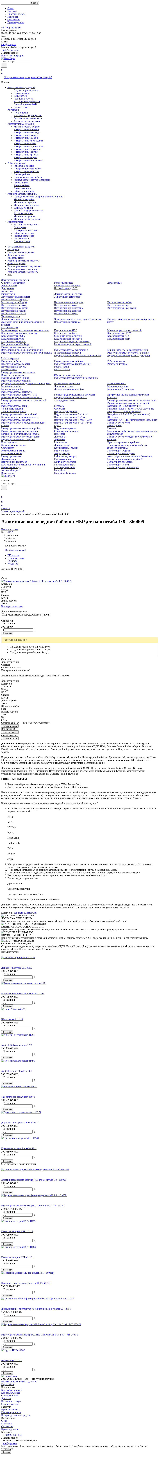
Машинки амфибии (24, 199)
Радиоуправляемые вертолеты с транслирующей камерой (71, 351)
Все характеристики (12, 606)
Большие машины (23, 213)
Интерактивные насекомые (28, 160)
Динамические (21, 238)
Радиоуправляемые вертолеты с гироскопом (77, 355)
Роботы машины (22, 188)
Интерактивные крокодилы (28, 140)
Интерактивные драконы (27, 149)
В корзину (7, 633)
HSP (10, 532)
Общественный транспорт (68, 375)
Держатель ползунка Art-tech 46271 (20, 1122)
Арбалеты (59, 439)
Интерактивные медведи (27, 132)
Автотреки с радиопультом (28, 115)
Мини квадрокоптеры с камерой (124, 330)
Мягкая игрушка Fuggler (26, 126)
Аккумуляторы (62, 453)
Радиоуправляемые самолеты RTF (19, 394)
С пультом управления (26, 90)
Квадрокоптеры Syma (65, 333)
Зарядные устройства (118, 422)
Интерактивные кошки (26, 135)
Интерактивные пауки (25, 157)
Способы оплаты (16, 14)
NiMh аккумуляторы (65, 462)
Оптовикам (13, 19)
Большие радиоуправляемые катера (20, 434)
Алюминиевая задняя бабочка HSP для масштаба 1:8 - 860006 (33, 1179)
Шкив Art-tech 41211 (12, 1019)
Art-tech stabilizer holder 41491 (16, 1071)
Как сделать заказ (10, 1392)
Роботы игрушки (16, 163)
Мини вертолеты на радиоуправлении (127, 350)
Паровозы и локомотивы (67, 322)
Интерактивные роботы (26, 171)
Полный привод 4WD (25, 104)
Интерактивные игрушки (20, 124)
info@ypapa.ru (8, 44)
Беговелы (59, 406)
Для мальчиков (21, 93)
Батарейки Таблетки (65, 473)
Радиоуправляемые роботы (28, 177)
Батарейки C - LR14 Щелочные (124, 411)
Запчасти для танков (118, 464)
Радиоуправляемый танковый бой (19, 414)
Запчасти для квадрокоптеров (123, 467)
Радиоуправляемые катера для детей (20, 436)
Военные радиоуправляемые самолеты (21, 397)
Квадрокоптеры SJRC (65, 330)
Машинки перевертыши (26, 205)
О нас (10, 8)
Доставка (12, 11)
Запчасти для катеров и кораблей (124, 459)
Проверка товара (10, 1409)
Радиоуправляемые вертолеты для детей (128, 355)
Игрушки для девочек (65, 411)
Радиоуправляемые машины (22, 193)
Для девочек (20, 96)
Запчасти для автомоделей (121, 453)
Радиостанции (61, 450)
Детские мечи (61, 445)
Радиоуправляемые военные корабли (20, 428)
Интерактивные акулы (26, 151)
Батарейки (59, 470)
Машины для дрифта (25, 202)
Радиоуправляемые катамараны (18, 439)
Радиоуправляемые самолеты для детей (128, 403)
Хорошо (6, 1452)
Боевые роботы (22, 174)
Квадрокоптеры (15, 258)
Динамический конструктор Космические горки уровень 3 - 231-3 (36, 1309)
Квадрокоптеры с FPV (119, 333)
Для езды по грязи (23, 207)
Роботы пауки (21, 182)
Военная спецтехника (12, 375)
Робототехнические (24, 233)
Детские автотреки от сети (28, 118)
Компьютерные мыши (66, 448)
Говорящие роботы (24, 165)
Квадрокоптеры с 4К (118, 336)
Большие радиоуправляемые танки (19, 417)
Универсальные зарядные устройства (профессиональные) (127, 446)
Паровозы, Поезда (10, 467)
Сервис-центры (9, 1404)
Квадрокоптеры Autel (12, 338)
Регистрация (16, 55)
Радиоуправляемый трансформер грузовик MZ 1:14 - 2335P (32, 1205)
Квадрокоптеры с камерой (68, 338)
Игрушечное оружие (65, 428)
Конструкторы (15, 221)
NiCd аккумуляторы (64, 464)
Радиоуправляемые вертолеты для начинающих (26, 352)
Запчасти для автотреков (27, 121)
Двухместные (21, 107)
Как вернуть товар (11, 1412)
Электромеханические (25, 230)
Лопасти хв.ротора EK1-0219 (16, 967)
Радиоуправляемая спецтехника (24, 266)
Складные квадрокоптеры (68, 336)
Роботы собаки (22, 185)
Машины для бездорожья (27, 219)
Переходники (114, 425)
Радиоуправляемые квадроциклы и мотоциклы (39, 196)
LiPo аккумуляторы (64, 467)
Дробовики (60, 436)
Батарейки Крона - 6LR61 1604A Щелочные (130, 408)
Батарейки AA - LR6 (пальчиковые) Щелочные (132, 420)
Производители (15, 22)
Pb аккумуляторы (63, 459)
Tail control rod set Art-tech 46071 (18, 1096)
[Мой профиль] (3, 492)
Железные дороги (16, 255)
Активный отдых (10, 470)
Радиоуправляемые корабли (16, 420)
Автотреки (13, 110)
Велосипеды (7, 473)
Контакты (12, 16)
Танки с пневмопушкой (13, 411)
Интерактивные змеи (25, 143)
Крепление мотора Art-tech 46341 (18, 1148)
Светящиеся (20, 227)
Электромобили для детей (21, 87)
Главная (5, 508)
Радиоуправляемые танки (14, 406)
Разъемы (111, 428)
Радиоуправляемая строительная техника (76, 378)
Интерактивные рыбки (26, 154)
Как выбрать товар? (11, 1390)
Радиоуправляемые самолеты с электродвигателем (70, 399)
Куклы (57, 425)
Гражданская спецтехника (15, 378)
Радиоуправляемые (24, 235)
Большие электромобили (27, 101)
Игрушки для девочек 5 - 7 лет (70, 417)
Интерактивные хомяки (26, 129)
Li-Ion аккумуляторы (65, 456)
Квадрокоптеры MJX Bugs (15, 344)
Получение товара (11, 1401)
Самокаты (59, 408)
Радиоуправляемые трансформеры (32, 179)
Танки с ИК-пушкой (12, 408)
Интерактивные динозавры (28, 146)
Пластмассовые (22, 241)
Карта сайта (7, 1384)
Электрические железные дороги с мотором (77, 319)
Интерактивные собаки (26, 138)
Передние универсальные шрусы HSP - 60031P (26, 1283)
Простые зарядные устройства (123, 442)
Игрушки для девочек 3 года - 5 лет (73, 420)
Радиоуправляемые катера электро (19, 431)
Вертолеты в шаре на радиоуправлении (22, 350)
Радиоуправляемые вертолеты (23, 260)
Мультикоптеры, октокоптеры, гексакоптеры (25, 330)
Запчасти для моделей (119, 450)
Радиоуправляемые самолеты (22, 272)
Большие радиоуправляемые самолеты (74, 394)
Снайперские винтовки (66, 431)
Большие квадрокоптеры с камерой (72, 344)
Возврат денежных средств (15, 1415)
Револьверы (60, 442)
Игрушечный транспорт (14, 462)
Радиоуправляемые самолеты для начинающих (132, 400)
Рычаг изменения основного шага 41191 (22, 993)
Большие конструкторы (26, 224)
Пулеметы (59, 434)
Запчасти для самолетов (120, 462)
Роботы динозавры (24, 191)
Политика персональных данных (18, 1381)
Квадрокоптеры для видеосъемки (71, 341)
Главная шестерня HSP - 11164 (17, 1257)
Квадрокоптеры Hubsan (13, 341)
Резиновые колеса (23, 98)
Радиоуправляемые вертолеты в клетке (128, 352)
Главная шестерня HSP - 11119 (17, 1231)
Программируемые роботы (28, 168)
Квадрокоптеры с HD (118, 338)
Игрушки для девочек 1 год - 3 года (73, 422)
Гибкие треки (21, 112)
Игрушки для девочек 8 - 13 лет (71, 414)
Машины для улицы (24, 216)
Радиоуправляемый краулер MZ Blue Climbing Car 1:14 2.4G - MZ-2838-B (40, 1334)
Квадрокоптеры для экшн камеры (19, 333)
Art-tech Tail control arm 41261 (16, 1045)
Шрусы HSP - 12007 (11, 1360)
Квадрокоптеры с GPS (13, 336)
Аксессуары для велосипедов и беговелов (129, 456)
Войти (4, 55)
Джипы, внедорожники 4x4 (28, 210)
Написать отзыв (9, 726)
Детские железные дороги (15, 319)
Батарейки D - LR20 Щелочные (124, 406)
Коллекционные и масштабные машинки (23, 464)
